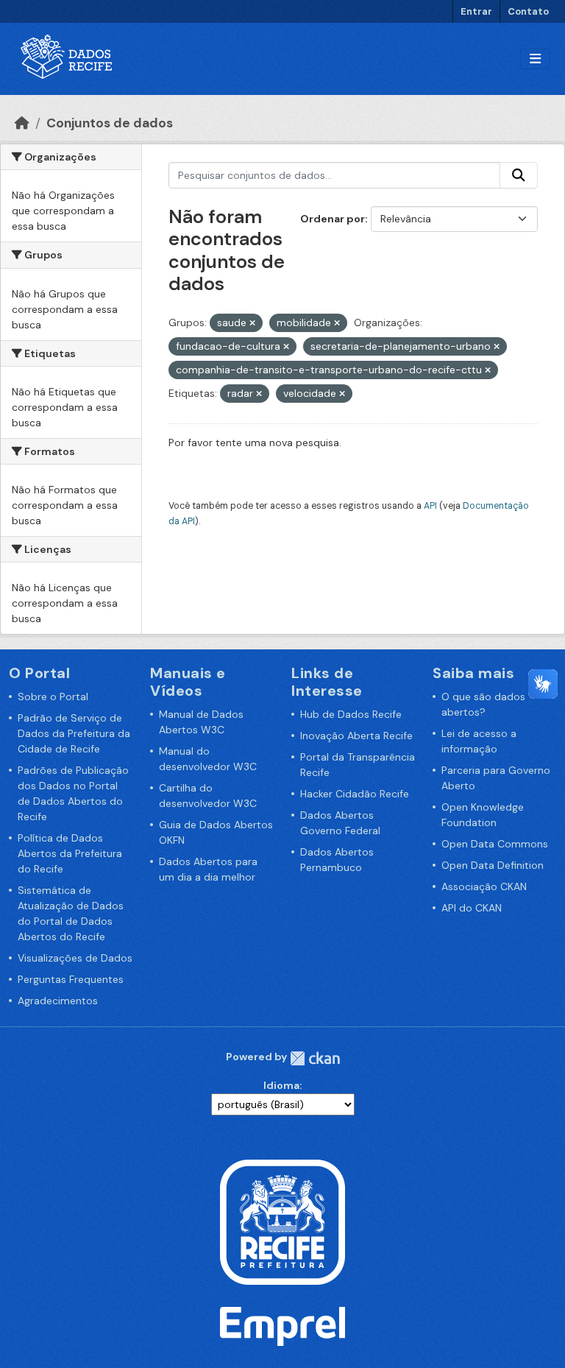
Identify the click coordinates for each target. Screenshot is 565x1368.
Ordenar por (332, 218)
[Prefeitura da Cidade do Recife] (282, 1221)
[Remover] (252, 323)
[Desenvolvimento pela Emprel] (282, 1325)
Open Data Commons (494, 843)
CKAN (315, 1058)
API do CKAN (471, 907)
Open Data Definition (492, 865)
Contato (528, 11)
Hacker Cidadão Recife (354, 793)
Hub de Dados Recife (351, 714)
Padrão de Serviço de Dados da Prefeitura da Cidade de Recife (74, 733)
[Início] (22, 123)
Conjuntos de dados (109, 123)
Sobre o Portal (53, 696)
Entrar (476, 11)
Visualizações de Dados (75, 958)
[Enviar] (519, 175)
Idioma (281, 1085)
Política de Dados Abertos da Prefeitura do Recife (70, 853)
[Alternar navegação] (535, 59)
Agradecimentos (58, 1000)
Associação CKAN (484, 886)
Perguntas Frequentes (71, 979)
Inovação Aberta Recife (356, 735)
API (430, 506)
